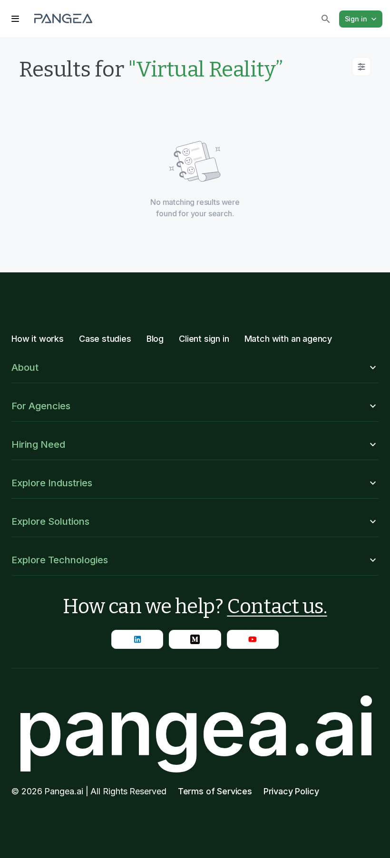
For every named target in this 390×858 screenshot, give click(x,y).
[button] (195, 367)
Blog (155, 339)
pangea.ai (195, 727)
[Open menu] (15, 19)
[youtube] (253, 639)
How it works (37, 339)
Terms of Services (215, 791)
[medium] (195, 639)
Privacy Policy (291, 791)
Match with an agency (288, 339)
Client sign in (204, 339)
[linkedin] (137, 639)
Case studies (105, 339)
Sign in (356, 19)
